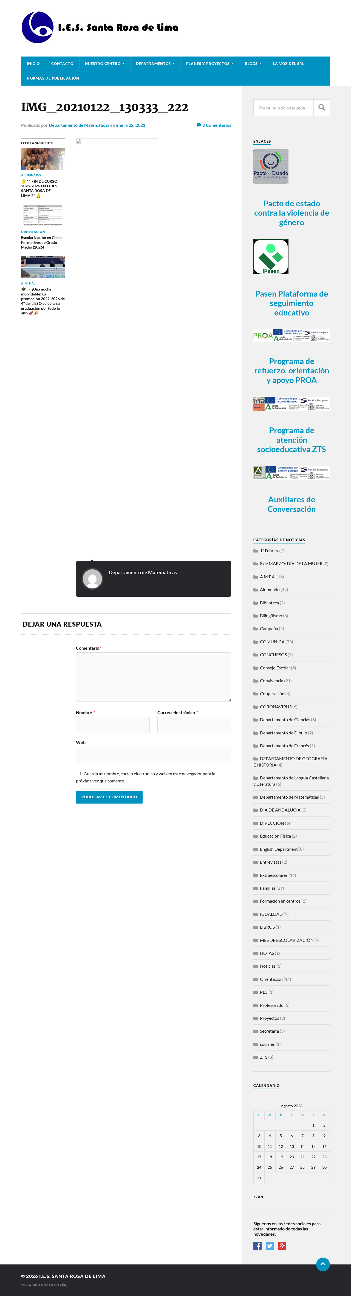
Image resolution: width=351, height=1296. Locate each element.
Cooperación (272, 693)
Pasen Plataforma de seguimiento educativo (291, 303)
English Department (279, 849)
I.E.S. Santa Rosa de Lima (72, 1276)
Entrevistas (270, 861)
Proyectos (269, 1018)
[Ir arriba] (323, 1264)
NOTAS (267, 953)
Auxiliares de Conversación (292, 504)
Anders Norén (52, 1285)
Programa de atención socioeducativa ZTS (291, 440)
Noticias (268, 965)
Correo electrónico (177, 712)
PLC (264, 991)
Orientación (271, 979)
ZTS (263, 1057)
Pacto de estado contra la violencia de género (291, 213)
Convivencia (271, 680)
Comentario (88, 648)
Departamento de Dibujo (283, 732)
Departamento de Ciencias (285, 719)
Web (81, 742)
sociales (267, 1044)
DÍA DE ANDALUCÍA (280, 809)
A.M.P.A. (268, 576)
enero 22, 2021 (130, 125)
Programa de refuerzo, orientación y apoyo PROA (291, 370)
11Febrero (270, 550)
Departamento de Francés (284, 745)
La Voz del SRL (288, 63)
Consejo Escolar (275, 667)
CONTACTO (62, 63)
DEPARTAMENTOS (153, 63)
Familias (268, 888)
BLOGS (251, 63)
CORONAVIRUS (275, 706)
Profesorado (272, 1005)
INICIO (33, 63)
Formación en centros (280, 900)
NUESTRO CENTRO (103, 63)
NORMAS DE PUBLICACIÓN (53, 78)
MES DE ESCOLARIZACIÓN (287, 940)
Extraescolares (274, 875)
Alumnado (270, 589)
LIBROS (267, 926)
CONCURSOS (273, 654)
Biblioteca (269, 602)
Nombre (85, 712)
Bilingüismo (271, 615)
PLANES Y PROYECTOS (208, 63)
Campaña (269, 628)
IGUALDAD (271, 914)
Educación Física (275, 835)
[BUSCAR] (321, 107)
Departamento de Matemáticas (79, 125)
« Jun (258, 1196)
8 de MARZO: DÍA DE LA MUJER (291, 563)
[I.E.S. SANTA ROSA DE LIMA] (101, 41)
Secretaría (269, 1030)
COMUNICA (272, 641)
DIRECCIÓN (272, 823)
